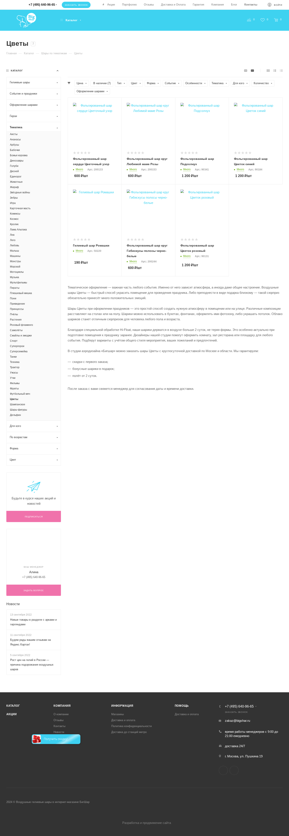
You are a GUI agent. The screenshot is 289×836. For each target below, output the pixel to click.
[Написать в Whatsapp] (16, 4)
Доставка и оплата (123, 720)
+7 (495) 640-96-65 (239, 706)
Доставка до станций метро (129, 732)
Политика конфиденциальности (131, 726)
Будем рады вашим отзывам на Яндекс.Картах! (30, 642)
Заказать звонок (76, 5)
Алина (33, 572)
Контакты (59, 726)
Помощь (182, 705)
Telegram (223, 770)
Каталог (13, 705)
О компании (61, 714)
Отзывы (58, 720)
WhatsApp (234, 770)
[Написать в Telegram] (7, 4)
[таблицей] (281, 70)
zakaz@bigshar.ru (237, 720)
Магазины (117, 714)
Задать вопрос (33, 590)
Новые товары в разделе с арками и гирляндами (33, 622)
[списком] (275, 70)
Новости (13, 604)
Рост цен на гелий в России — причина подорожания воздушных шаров (32, 664)
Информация (122, 705)
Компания (62, 705)
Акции (11, 714)
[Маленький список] (246, 70)
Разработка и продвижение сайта (146, 823)
